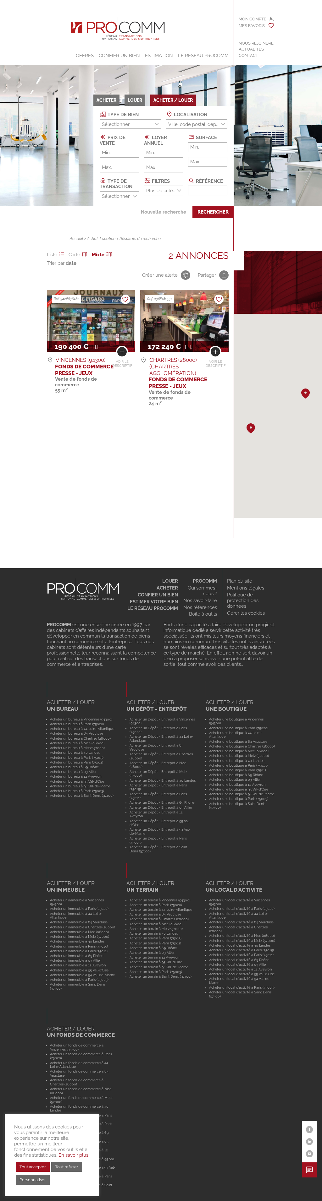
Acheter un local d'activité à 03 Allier (238, 964)
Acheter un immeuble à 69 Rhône (76, 956)
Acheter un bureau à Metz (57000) (77, 748)
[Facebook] (309, 1129)
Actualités (251, 49)
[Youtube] (309, 1153)
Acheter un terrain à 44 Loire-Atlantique (161, 909)
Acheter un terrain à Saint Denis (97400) (161, 976)
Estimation (159, 55)
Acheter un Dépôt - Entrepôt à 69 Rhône (162, 802)
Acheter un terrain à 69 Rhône (153, 948)
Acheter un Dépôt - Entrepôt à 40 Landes (163, 780)
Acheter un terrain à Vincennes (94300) (160, 900)
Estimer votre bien (154, 602)
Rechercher (213, 212)
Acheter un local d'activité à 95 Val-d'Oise (242, 974)
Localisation (190, 114)
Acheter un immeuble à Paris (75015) (79, 946)
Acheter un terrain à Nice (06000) (156, 924)
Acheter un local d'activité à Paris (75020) (242, 908)
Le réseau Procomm (152, 608)
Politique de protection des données (242, 600)
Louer (170, 581)
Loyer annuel (155, 140)
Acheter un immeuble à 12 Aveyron (78, 965)
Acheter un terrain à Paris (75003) (156, 972)
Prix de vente (112, 140)
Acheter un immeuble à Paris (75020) (79, 908)
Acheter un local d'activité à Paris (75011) (241, 955)
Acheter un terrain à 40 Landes (154, 933)
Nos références (200, 607)
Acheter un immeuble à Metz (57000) (79, 936)
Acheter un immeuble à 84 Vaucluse (79, 922)
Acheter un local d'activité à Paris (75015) (241, 950)
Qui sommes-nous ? (202, 590)
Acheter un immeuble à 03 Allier (75, 960)
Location (107, 238)
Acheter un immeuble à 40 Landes (77, 941)
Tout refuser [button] (66, 1167)
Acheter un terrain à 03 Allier (152, 952)
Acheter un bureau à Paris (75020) (77, 724)
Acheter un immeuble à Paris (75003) (79, 979)
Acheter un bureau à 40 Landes (75, 752)
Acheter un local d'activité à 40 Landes (239, 945)
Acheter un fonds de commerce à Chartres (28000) (76, 1082)
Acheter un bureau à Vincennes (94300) (81, 719)
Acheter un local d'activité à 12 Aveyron (240, 969)
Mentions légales (245, 588)
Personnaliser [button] (32, 1179)
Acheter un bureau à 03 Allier (73, 772)
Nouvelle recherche (163, 212)
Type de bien (122, 114)
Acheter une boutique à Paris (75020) (238, 728)
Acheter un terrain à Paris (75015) (155, 938)
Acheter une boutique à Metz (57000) (239, 756)
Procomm (205, 581)
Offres (85, 55)
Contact (248, 55)
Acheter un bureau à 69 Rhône (74, 767)
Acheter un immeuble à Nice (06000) (79, 932)
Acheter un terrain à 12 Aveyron (154, 957)
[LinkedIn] (309, 1141)
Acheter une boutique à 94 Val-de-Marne (242, 794)
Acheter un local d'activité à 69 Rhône (239, 960)
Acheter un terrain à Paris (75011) (155, 943)
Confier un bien (119, 55)
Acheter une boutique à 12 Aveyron (237, 784)
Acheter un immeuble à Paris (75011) (79, 951)
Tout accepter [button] (32, 1167)
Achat (92, 238)
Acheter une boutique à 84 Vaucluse (238, 741)
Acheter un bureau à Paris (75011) (76, 762)
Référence (209, 181)
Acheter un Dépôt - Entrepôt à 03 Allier (161, 807)
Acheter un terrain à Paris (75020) (156, 905)
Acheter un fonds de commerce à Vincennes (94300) (76, 1047)
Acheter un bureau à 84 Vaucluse (76, 733)
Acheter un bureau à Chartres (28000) (80, 738)
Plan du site (239, 581)
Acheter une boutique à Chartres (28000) (242, 746)
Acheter (167, 588)
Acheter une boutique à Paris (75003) (238, 799)
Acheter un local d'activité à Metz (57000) (242, 941)
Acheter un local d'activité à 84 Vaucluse (241, 922)
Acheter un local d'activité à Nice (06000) (242, 935)
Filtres (160, 181)
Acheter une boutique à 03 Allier (235, 779)
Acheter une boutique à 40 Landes (236, 761)
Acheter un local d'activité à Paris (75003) (242, 987)
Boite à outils (203, 614)
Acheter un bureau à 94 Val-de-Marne (80, 786)
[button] (305, 393)
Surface (206, 137)
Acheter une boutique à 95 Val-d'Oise (238, 789)
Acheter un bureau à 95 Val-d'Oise (77, 781)
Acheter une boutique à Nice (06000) (239, 751)
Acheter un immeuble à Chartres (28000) (82, 927)
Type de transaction (116, 183)
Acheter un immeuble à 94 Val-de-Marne (82, 975)
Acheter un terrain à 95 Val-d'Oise (156, 962)
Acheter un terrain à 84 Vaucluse (155, 914)
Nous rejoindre (256, 43)
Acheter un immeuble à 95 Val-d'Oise (79, 970)
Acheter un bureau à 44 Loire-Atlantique (82, 729)
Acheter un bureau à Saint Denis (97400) (82, 795)
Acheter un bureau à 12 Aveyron (75, 776)
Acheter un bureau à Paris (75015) (76, 757)
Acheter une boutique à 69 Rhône (236, 775)
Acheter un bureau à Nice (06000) (77, 743)
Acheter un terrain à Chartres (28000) (159, 919)
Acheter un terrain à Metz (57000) (156, 929)
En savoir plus (73, 1155)
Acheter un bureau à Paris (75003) (77, 791)
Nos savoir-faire (200, 600)
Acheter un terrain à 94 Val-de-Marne (159, 967)
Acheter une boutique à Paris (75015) (238, 765)
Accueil (76, 238)
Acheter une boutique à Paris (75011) (238, 770)
